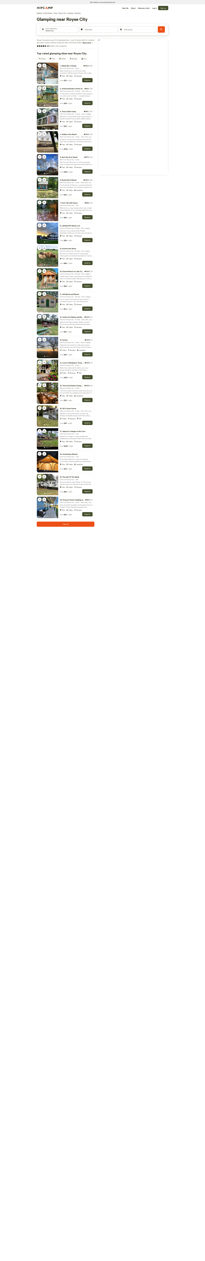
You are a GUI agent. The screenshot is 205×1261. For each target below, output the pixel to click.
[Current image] (44, 82)
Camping (70, 13)
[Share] (44, 65)
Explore (39, 13)
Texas (55, 13)
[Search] (161, 29)
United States (47, 13)
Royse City (62, 13)
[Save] (40, 65)
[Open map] (133, 107)
